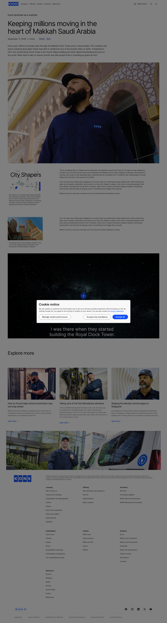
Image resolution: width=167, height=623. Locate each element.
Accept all (120, 317)
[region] (83, 311)
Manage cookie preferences (55, 317)
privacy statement (117, 311)
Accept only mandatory (97, 317)
